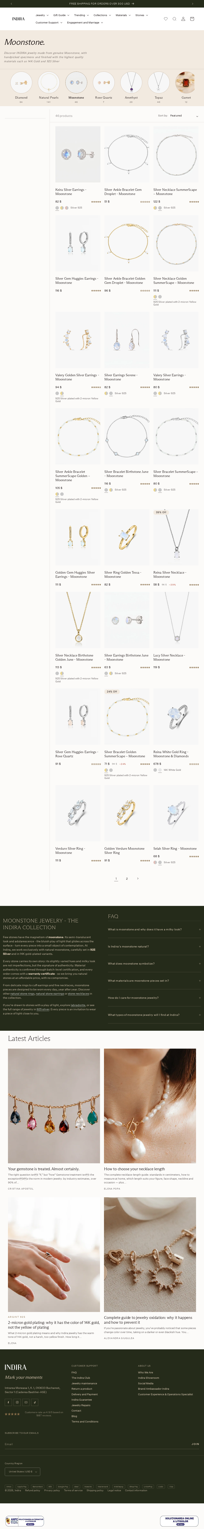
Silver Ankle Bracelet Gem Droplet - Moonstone (123, 192)
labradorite (78, 1005)
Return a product (82, 1388)
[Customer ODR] (179, 1526)
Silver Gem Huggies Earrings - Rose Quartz (76, 754)
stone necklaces (78, 993)
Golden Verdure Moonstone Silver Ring (124, 850)
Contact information (136, 1490)
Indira (18, 1490)
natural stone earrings (50, 993)
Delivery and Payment (85, 1394)
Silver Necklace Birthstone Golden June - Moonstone (74, 657)
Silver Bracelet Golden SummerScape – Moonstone (124, 754)
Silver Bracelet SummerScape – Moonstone (175, 474)
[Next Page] (137, 878)
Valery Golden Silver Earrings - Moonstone (77, 377)
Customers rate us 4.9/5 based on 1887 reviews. (44, 1414)
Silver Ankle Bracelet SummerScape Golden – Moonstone (72, 476)
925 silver (43, 1009)
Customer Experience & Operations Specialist (165, 1394)
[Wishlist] (165, 19)
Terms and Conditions (85, 1421)
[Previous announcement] (11, 4)
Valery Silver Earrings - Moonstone (169, 377)
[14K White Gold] (160, 770)
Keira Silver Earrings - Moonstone (70, 192)
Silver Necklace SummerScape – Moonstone (175, 192)
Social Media (145, 1383)
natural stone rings (22, 993)
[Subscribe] (195, 1444)
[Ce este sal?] (25, 1526)
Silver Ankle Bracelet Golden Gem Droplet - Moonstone (124, 280)
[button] (41, 15)
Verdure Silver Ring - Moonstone (70, 850)
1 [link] (116, 878)
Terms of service (73, 1490)
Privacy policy (52, 1490)
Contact (76, 1410)
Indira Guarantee (82, 1399)
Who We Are (145, 1372)
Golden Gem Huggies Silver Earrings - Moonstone (75, 574)
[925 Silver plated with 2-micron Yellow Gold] (62, 208)
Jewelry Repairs (81, 1405)
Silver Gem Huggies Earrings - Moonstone (76, 280)
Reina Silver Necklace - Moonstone (169, 574)
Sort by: (163, 115)
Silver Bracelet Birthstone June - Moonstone (126, 474)
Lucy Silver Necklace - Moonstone (169, 657)
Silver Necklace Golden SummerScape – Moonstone (173, 280)
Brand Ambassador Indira (153, 1388)
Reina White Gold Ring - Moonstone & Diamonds (171, 754)
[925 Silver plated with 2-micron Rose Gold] (67, 208)
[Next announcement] (192, 4)
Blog (74, 1416)
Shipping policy (95, 1490)
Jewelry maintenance (84, 1383)
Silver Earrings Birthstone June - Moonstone (126, 657)
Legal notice (114, 1490)
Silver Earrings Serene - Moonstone (121, 377)
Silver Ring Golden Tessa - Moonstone (122, 574)
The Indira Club (81, 1377)
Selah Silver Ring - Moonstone (175, 848)
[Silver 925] (57, 208)
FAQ (74, 1372)
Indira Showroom (148, 1377)
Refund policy (32, 1490)
